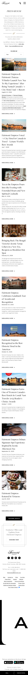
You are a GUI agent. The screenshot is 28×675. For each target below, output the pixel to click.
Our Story (22, 577)
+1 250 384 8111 (15, 567)
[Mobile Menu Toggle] (24, 3)
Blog (4, 577)
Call (7, 673)
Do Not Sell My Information (9, 583)
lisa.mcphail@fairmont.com (16, 46)
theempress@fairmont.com (14, 572)
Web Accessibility (8, 581)
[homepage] (7, 3)
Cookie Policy (22, 585)
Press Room (8, 579)
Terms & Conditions (19, 581)
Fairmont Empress (6, 95)
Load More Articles (14, 518)
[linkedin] (19, 558)
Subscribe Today (14, 540)
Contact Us (10, 577)
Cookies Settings (14, 587)
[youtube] (16, 558)
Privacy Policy (21, 583)
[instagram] (12, 558)
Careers (15, 579)
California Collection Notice (9, 585)
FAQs (16, 577)
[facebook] (8, 558)
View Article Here (8, 113)
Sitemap (21, 579)
